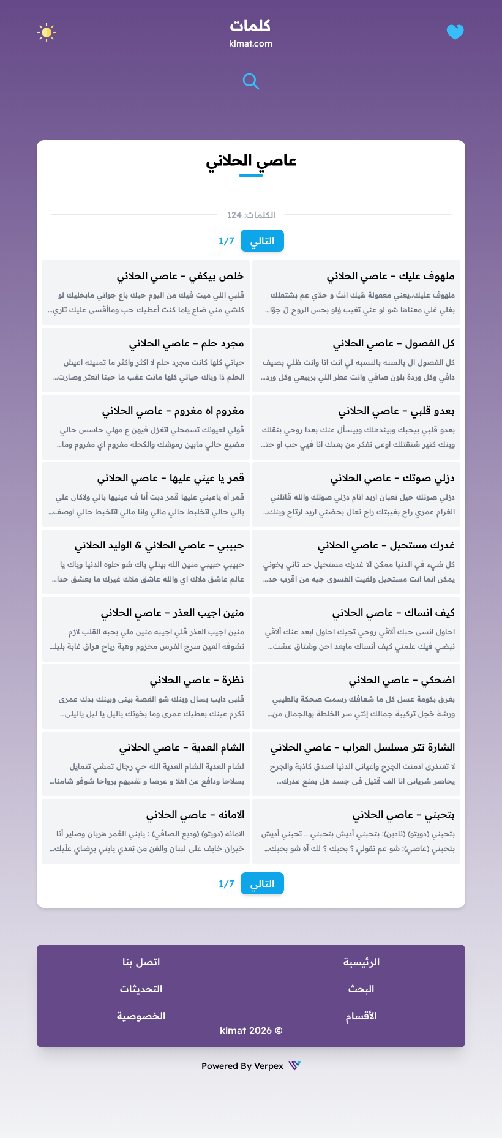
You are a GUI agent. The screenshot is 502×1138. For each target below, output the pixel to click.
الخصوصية (141, 1015)
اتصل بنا (141, 962)
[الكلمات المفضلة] (455, 32)
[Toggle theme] (46, 32)
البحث (361, 989)
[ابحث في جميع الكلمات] (251, 81)
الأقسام (361, 1015)
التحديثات (141, 989)
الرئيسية (361, 962)
